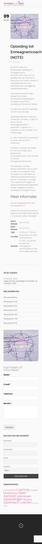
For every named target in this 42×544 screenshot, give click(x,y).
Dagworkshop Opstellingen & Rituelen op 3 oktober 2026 (20, 282)
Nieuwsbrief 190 (10, 323)
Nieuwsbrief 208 (10, 301)
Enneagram (34, 490)
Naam (7, 375)
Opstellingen (13, 499)
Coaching (22, 489)
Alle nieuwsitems (10, 297)
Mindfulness (11, 493)
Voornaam (7, 441)
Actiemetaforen (10, 490)
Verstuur (9, 427)
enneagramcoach (23, 203)
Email (6, 458)
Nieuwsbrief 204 (10, 310)
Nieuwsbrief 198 (10, 318)
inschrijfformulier (25, 213)
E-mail (7, 384)
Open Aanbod (15, 494)
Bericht (8, 403)
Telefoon (8, 394)
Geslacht (7, 466)
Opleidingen (23, 496)
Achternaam (8, 449)
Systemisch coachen (18, 502)
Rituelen (27, 499)
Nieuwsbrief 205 (10, 306)
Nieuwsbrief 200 (10, 314)
